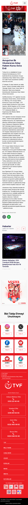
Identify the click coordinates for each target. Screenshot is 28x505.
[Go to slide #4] (23, 50)
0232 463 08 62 (13, 424)
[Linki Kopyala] (4, 217)
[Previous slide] (3, 29)
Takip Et (7, 333)
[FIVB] (21, 487)
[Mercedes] (14, 292)
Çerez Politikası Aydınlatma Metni (13, 503)
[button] (25, 8)
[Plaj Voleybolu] (11, 487)
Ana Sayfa (5, 373)
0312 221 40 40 (13, 401)
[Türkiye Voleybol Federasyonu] (14, 3)
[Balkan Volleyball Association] (9, 492)
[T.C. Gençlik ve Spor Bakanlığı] (14, 492)
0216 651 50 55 (13, 413)
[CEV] (19, 492)
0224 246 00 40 (13, 436)
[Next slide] (24, 29)
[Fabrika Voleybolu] (6, 487)
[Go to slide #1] (5, 50)
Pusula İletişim (18, 499)
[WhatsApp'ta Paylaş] (9, 217)
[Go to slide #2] (11, 50)
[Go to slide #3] (17, 50)
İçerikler (5, 375)
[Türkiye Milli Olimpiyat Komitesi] (16, 487)
